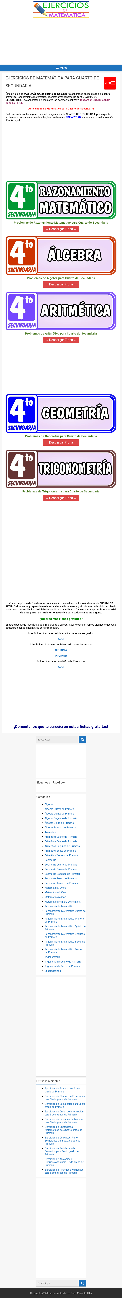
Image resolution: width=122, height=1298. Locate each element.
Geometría (50, 859)
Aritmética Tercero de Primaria (61, 855)
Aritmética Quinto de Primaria (61, 841)
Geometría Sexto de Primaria (61, 878)
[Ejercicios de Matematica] (61, 17)
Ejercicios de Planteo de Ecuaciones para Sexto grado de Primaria (65, 1098)
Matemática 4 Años (55, 892)
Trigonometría (52, 957)
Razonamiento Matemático (59, 906)
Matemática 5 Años (55, 897)
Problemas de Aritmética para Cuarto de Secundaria (61, 333)
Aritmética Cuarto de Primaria (61, 836)
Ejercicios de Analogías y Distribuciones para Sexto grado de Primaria (64, 1162)
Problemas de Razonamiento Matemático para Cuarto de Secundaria (61, 222)
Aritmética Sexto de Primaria (60, 850)
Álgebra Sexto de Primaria (59, 822)
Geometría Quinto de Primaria (61, 869)
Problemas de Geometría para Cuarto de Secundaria (61, 436)
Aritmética (50, 832)
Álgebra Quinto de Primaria (59, 813)
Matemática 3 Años (55, 887)
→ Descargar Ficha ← (61, 229)
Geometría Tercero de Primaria (61, 883)
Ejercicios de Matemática (62, 1293)
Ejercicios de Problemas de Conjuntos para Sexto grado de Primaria (62, 1151)
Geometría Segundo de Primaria (62, 873)
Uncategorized (53, 970)
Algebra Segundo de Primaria (61, 818)
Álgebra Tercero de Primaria (60, 827)
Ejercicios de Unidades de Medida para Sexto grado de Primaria (64, 1121)
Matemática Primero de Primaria (63, 901)
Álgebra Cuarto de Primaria (59, 809)
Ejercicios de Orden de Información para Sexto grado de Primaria (64, 1113)
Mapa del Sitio (84, 1293)
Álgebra (49, 804)
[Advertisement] (61, 41)
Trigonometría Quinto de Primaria (63, 961)
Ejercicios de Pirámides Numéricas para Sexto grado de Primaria (64, 1171)
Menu (63, 67)
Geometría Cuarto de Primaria (61, 864)
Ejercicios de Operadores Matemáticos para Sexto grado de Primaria (63, 1129)
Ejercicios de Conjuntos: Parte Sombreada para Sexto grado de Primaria (62, 1140)
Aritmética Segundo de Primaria (62, 846)
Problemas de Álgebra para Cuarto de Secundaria (61, 278)
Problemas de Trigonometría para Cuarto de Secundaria (60, 491)
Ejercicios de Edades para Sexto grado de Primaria (63, 1090)
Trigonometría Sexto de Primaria (62, 966)
